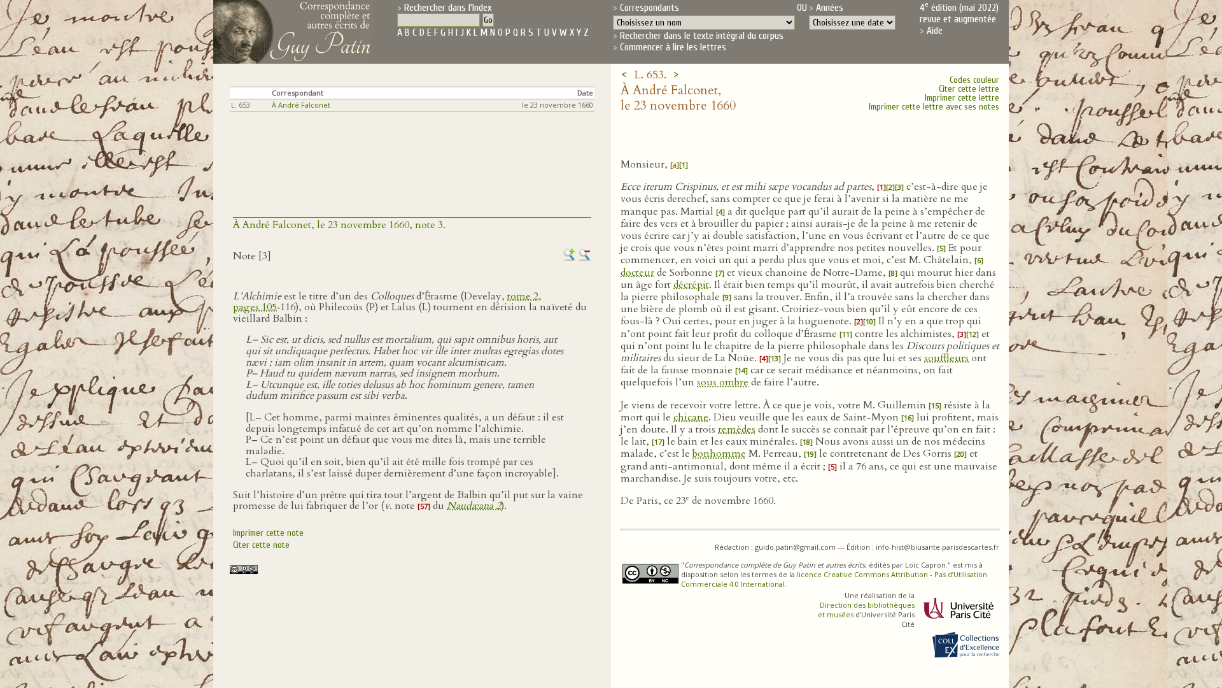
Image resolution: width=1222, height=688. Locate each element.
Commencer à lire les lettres (673, 47)
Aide (935, 30)
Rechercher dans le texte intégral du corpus (701, 35)
